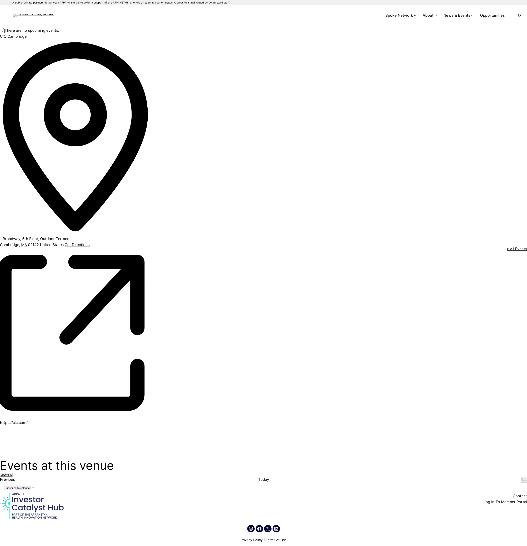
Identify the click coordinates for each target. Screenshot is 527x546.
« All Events (517, 249)
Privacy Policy (252, 540)
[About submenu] (436, 15)
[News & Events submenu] (472, 15)
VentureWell (83, 2)
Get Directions (77, 245)
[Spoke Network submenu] (415, 15)
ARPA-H (65, 2)
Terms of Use (276, 540)
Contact (520, 496)
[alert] (263, 31)
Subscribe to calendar (17, 488)
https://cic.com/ (14, 422)
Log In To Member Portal (505, 502)
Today (263, 479)
